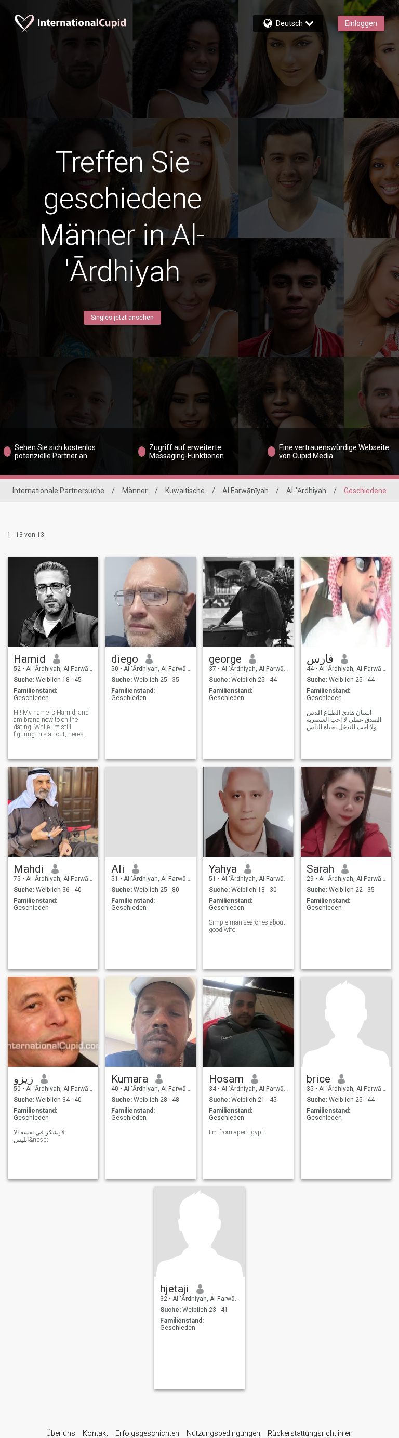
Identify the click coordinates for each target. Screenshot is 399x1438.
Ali (118, 869)
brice (318, 1079)
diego (124, 659)
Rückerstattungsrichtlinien (310, 1433)
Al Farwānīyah (245, 490)
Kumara (129, 1079)
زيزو (23, 1079)
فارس (320, 659)
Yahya (223, 869)
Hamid (30, 659)
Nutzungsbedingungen (223, 1433)
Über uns (60, 1433)
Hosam (226, 1079)
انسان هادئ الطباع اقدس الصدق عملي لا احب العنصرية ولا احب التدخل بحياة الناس (344, 720)
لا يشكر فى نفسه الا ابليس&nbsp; (39, 1136)
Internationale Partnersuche (58, 490)
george (225, 659)
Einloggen (361, 23)
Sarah (320, 869)
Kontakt (95, 1433)
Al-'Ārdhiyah (306, 490)
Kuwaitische (185, 490)
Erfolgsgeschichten (147, 1433)
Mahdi (29, 869)
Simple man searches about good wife (247, 926)
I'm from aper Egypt (236, 1132)
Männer (135, 490)
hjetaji (174, 1289)
